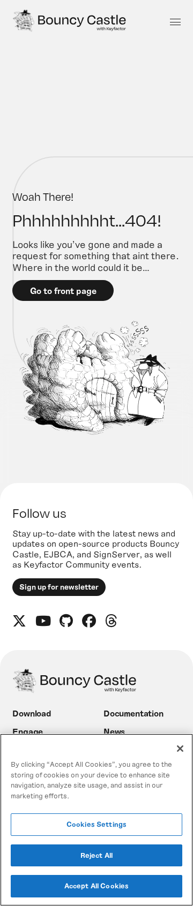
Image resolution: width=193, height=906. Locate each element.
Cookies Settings (96, 824)
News (114, 731)
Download (31, 713)
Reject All (96, 855)
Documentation (133, 713)
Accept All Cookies (96, 885)
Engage (27, 731)
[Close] (180, 748)
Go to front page (63, 290)
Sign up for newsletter (59, 586)
